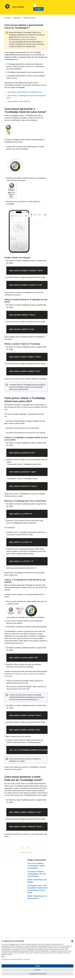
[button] (23, 848)
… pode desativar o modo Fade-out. (18, 101)
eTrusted (7, 18)
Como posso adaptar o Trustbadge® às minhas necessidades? (36, 865)
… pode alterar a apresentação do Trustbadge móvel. (24, 92)
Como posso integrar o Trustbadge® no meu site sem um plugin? (36, 874)
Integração (16, 18)
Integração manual (29, 18)
